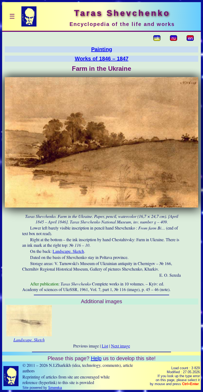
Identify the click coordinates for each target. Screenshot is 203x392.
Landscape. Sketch (68, 251)
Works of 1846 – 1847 (101, 58)
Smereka (55, 388)
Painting (101, 49)
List (105, 346)
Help (96, 358)
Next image (120, 346)
